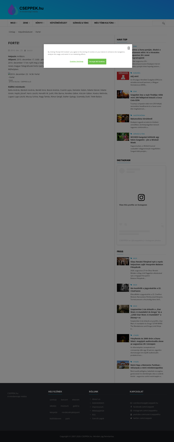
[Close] (128, 48)
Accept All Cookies (97, 61)
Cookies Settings (76, 61)
